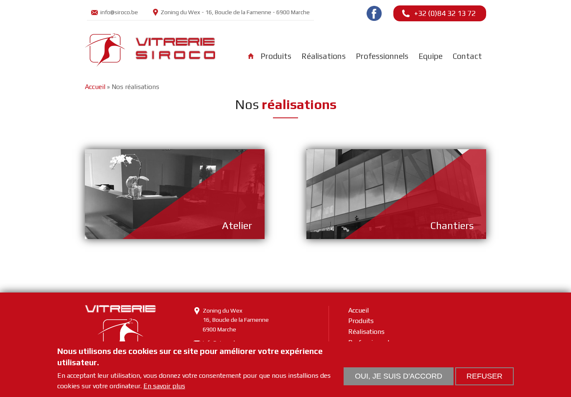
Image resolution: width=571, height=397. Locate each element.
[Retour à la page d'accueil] (150, 63)
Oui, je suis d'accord (398, 376)
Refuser (484, 376)
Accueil (251, 56)
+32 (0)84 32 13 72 (445, 13)
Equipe (430, 56)
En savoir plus (164, 386)
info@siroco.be (119, 12)
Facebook (374, 13)
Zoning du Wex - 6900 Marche (235, 12)
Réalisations (323, 56)
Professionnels (382, 56)
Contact (467, 56)
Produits (275, 56)
